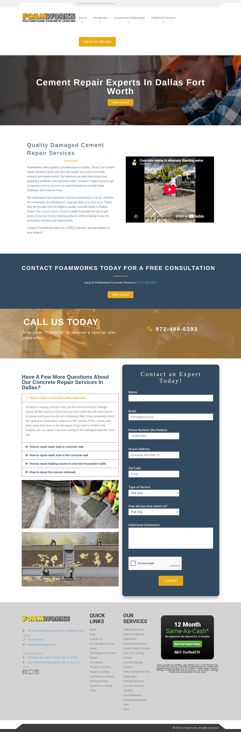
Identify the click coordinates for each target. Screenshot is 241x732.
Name (133, 392)
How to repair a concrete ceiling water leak (58, 397)
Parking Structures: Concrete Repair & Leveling (133, 685)
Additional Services (163, 17)
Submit (171, 580)
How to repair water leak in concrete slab (57, 446)
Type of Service (140, 487)
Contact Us (96, 639)
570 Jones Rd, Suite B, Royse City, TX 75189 (52, 657)
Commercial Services (135, 643)
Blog (92, 634)
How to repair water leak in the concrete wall (59, 455)
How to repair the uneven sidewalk (53, 472)
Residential (100, 17)
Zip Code (135, 468)
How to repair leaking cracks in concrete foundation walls (68, 463)
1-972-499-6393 (146, 282)
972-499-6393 (177, 329)
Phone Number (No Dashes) (149, 430)
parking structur (50, 185)
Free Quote (96, 662)
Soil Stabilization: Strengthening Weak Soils (134, 699)
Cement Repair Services (136, 648)
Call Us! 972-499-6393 (97, 41)
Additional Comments (144, 525)
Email (133, 411)
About (82, 17)
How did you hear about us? (149, 506)
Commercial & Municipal (129, 17)
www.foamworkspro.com (41, 644)
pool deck (97, 202)
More (126, 709)
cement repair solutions (55, 211)
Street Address (140, 449)
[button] (70, 398)
